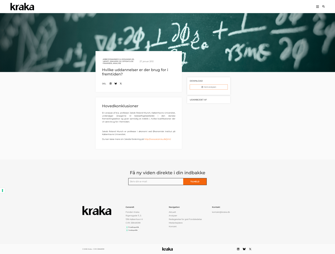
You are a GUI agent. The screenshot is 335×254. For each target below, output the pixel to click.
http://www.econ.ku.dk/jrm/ (157, 139)
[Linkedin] (111, 83)
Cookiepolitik (133, 230)
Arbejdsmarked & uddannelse (118, 59)
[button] (323, 6)
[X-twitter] (121, 83)
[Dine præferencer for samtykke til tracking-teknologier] (2, 190)
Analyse (117, 63)
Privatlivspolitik (133, 227)
